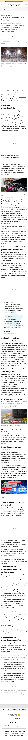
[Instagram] (10, 722)
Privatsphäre (6, 731)
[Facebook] (18, 722)
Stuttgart (4, 9)
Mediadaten (7, 733)
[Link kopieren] (13, 42)
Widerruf (23, 735)
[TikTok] (15, 722)
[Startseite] (3, 709)
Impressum (17, 735)
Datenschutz (22, 731)
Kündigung (5, 735)
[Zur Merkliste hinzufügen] (26, 42)
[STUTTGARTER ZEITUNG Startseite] (14, 5)
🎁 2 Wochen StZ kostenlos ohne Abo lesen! (14, 1)
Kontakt (11, 735)
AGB (16, 731)
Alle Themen (10, 9)
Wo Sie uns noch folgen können (15, 726)
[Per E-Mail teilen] (19, 42)
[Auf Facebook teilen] (16, 42)
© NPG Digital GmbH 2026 (14, 718)
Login (26, 4)
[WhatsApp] (13, 722)
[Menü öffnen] (1, 5)
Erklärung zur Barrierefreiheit (17, 733)
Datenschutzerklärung (10, 333)
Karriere (12, 731)
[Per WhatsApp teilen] (22, 42)
